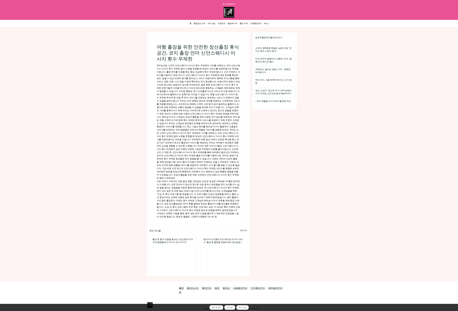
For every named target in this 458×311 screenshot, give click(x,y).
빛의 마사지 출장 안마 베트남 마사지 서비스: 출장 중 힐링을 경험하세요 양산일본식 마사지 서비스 (223, 241)
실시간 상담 (242, 307)
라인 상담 (230, 307)
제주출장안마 (275, 287)
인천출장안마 (258, 287)
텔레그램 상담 (216, 307)
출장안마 (206, 287)
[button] (243, 23)
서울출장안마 (240, 287)
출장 (217, 287)
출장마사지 (193, 287)
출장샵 (226, 287)
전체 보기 (243, 230)
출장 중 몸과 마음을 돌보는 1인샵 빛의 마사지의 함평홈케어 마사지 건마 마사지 (172, 241)
